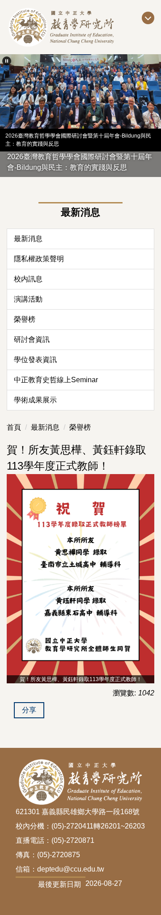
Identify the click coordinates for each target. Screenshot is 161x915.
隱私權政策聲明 (39, 259)
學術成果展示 (35, 400)
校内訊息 (28, 279)
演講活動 (28, 299)
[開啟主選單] (148, 18)
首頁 (14, 427)
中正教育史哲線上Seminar (56, 380)
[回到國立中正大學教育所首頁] (80, 27)
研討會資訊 (32, 339)
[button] (6, 60)
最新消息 (28, 238)
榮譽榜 (24, 319)
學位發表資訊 (35, 359)
